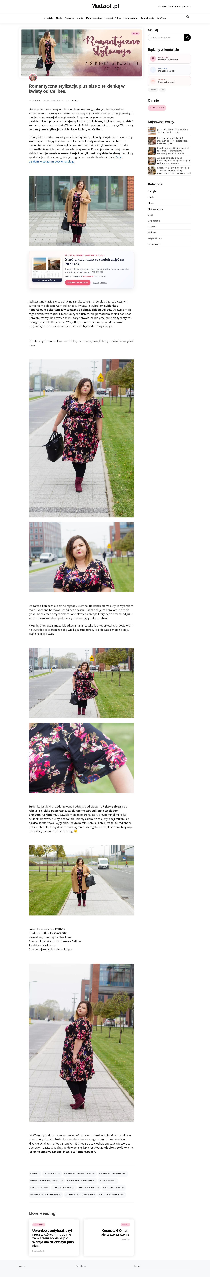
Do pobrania (154, 220)
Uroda (125, 1225)
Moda (135, 33)
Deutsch (103, 282)
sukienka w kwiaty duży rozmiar (80, 1195)
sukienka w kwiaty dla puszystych (46, 1195)
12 (72, 100)
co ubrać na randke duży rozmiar (79, 1173)
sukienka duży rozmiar (113, 1188)
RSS (162, 89)
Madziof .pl (105, 6)
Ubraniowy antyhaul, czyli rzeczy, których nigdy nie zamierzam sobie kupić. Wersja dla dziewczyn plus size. (53, 1238)
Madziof (36, 100)
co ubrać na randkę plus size (113, 1173)
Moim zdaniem (155, 208)
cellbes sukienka (52, 1173)
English (96, 282)
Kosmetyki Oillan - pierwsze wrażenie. (115, 1232)
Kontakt (186, 6)
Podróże (152, 232)
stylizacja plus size (89, 1188)
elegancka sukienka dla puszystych (46, 1181)
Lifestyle (39, 1225)
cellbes (35, 1173)
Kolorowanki (154, 244)
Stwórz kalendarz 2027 (78, 282)
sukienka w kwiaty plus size (111, 1195)
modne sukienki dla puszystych (81, 1181)
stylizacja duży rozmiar (64, 1188)
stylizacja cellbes (39, 1188)
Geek (150, 214)
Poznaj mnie (157, 108)
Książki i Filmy (155, 238)
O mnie (162, 6)
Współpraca (174, 6)
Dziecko (152, 226)
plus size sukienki (108, 1181)
